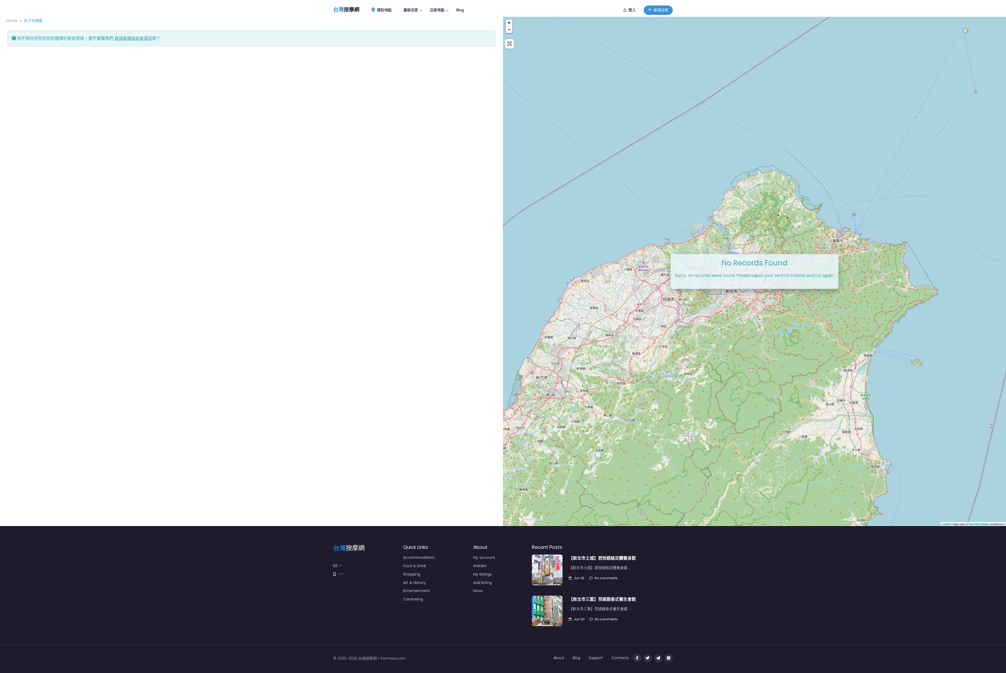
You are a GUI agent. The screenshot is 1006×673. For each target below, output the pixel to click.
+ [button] (509, 22)
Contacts (620, 657)
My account (484, 557)
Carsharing (413, 599)
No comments (606, 578)
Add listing (482, 582)
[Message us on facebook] (668, 658)
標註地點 (384, 10)
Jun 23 (579, 578)
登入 (632, 10)
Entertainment (416, 590)
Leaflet (946, 524)
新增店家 (661, 10)
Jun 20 (579, 619)
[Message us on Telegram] (658, 658)
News (478, 590)
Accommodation (419, 557)
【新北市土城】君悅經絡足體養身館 (602, 558)
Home (11, 20)
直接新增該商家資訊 (133, 38)
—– (341, 574)
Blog (460, 10)
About (558, 657)
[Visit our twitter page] (647, 658)
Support (596, 657)
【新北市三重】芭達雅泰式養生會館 (602, 599)
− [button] (509, 29)
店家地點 (437, 10)
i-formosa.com (392, 658)
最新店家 (410, 10)
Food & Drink (414, 565)
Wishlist (480, 565)
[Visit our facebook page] (637, 658)
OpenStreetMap (979, 524)
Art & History (414, 582)
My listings (482, 574)
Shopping (411, 574)
